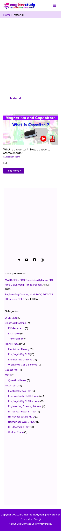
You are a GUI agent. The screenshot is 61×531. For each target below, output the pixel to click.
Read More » (13, 170)
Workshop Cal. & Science (22, 364)
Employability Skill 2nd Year (24, 401)
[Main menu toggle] (54, 5)
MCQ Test (10, 385)
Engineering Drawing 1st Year (25, 406)
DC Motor (14, 333)
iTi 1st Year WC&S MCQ (21, 416)
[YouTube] (27, 260)
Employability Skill (19, 354)
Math (8, 375)
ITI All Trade (12, 343)
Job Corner (11, 369)
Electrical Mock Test (19, 391)
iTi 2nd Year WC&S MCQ (22, 421)
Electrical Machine (15, 323)
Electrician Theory (18, 349)
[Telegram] (19, 260)
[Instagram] (42, 261)
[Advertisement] (30, 50)
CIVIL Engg (11, 317)
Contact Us (27, 523)
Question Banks (17, 380)
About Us (14, 523)
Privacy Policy (44, 523)
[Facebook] (34, 260)
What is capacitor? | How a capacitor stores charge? (27, 151)
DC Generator (16, 328)
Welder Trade (16, 432)
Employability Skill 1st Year (23, 396)
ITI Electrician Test (18, 427)
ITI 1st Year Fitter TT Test (22, 411)
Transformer (15, 338)
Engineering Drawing (20, 359)
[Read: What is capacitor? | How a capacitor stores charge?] (30, 128)
